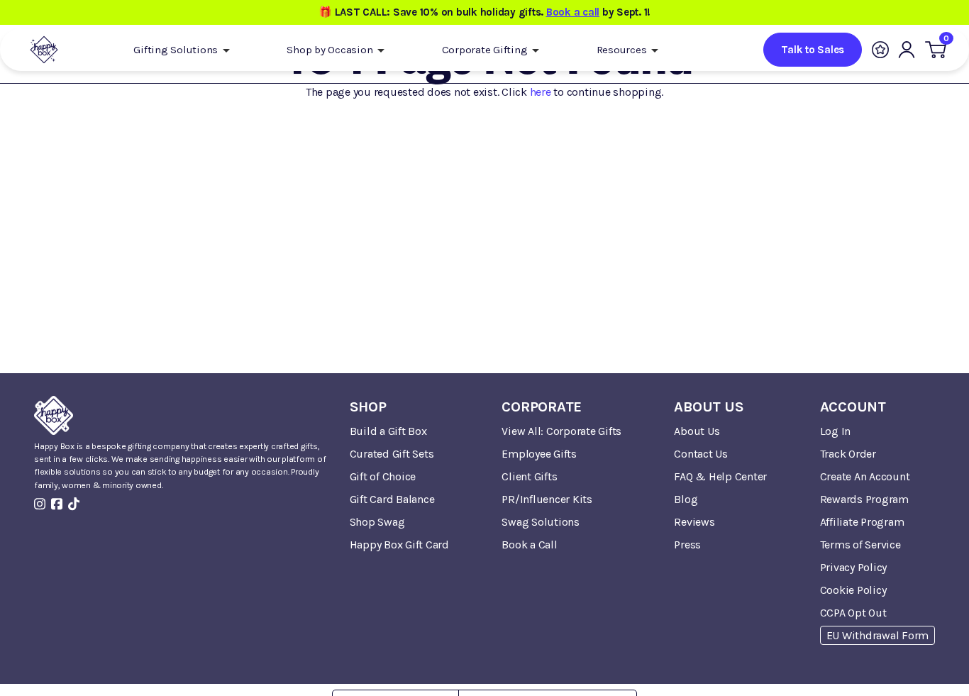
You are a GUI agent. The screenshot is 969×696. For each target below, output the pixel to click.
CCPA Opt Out (853, 612)
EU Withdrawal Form (877, 635)
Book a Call (529, 544)
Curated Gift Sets (392, 453)
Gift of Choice (383, 476)
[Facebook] (56, 503)
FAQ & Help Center (720, 476)
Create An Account (865, 476)
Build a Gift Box (388, 431)
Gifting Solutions (177, 49)
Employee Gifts (539, 453)
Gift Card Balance (392, 499)
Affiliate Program (862, 522)
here (540, 92)
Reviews (694, 522)
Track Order (848, 453)
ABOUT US (708, 406)
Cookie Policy (853, 590)
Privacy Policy (853, 567)
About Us (696, 431)
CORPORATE (542, 406)
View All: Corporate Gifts (561, 431)
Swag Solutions (541, 522)
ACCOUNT (853, 406)
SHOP (368, 406)
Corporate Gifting (486, 49)
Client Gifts (529, 476)
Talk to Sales (812, 49)
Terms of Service (860, 544)
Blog (685, 499)
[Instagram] (39, 503)
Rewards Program (864, 499)
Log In (835, 431)
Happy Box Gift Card (399, 544)
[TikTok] (73, 503)
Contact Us (701, 453)
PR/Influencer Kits (547, 499)
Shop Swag (377, 522)
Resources (623, 49)
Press (687, 544)
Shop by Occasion (331, 49)
